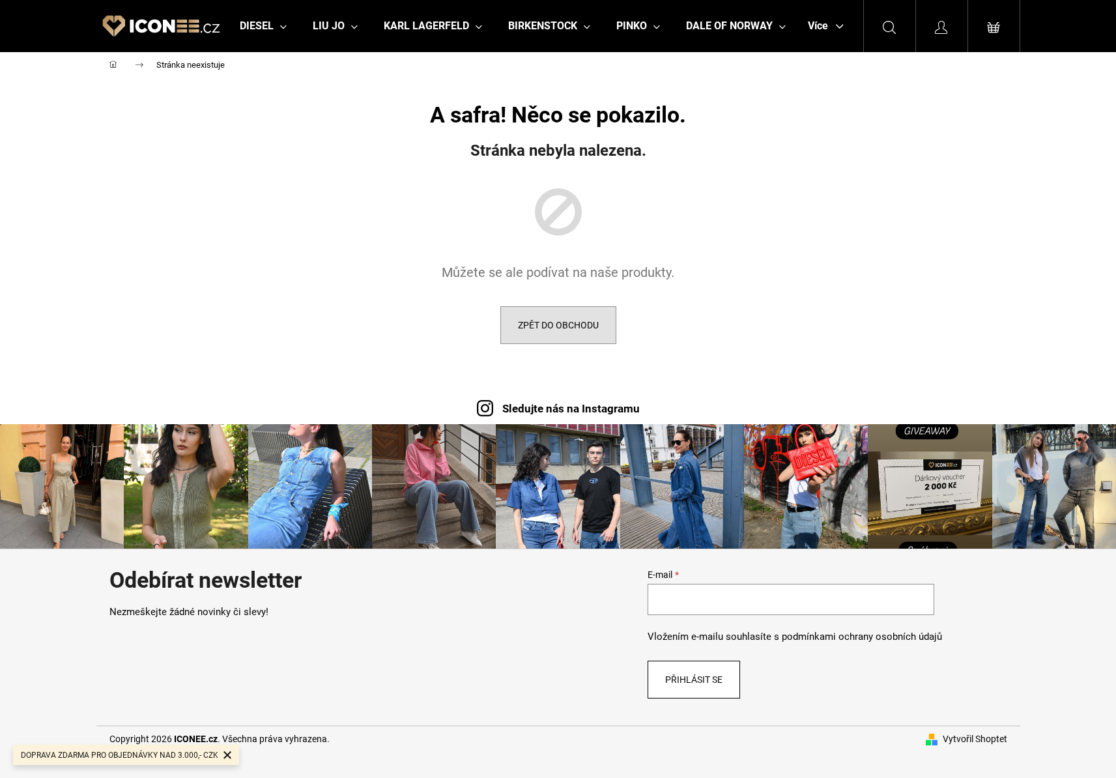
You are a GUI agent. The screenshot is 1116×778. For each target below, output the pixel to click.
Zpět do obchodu (558, 325)
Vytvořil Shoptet (975, 739)
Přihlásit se (694, 679)
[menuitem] (263, 26)
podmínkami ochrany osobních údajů (862, 636)
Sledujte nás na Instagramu (571, 408)
